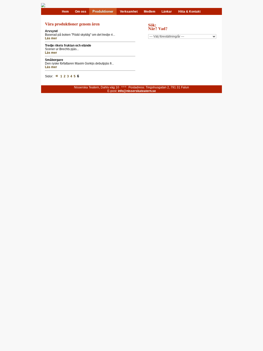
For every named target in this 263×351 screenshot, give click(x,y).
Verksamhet (129, 11)
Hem (65, 11)
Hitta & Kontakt (189, 11)
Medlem (149, 11)
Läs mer (51, 38)
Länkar (167, 11)
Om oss (80, 11)
